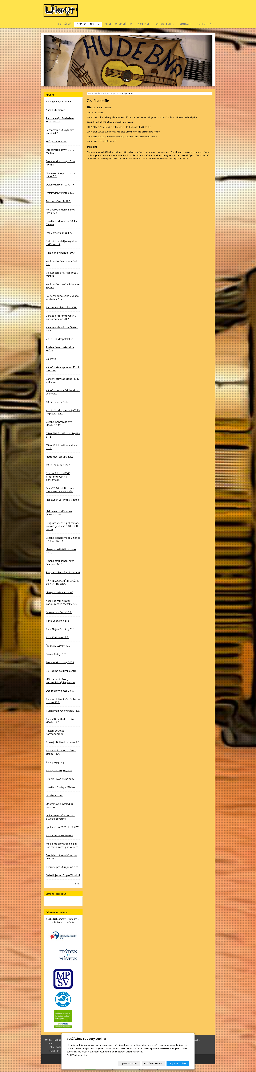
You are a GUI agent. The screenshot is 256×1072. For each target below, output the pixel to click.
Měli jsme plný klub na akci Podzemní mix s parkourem (62, 845)
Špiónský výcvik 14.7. (58, 645)
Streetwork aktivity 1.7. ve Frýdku (60, 163)
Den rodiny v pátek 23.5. (60, 690)
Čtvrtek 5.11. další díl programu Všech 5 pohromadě (58, 476)
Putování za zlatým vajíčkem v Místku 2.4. (62, 242)
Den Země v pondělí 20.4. (60, 232)
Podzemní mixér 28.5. (58, 201)
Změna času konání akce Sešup (60, 348)
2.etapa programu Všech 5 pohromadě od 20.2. (61, 317)
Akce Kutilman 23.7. (57, 637)
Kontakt (185, 24)
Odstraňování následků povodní (59, 805)
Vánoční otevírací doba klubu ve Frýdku (63, 392)
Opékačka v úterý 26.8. (59, 612)
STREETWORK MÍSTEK (118, 24)
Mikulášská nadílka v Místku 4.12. (62, 446)
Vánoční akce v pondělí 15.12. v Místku (63, 368)
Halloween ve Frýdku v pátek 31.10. (62, 501)
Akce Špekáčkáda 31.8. (59, 101)
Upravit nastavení (129, 1063)
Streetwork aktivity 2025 (60, 662)
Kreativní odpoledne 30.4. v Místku (61, 222)
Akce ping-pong (55, 762)
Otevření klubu (54, 795)
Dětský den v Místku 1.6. (60, 193)
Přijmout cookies (178, 1063)
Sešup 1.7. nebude (56, 141)
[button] (56, 60)
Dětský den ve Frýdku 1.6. (60, 184)
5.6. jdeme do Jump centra (61, 670)
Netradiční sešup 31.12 (59, 456)
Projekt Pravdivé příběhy (60, 778)
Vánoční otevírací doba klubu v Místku (63, 380)
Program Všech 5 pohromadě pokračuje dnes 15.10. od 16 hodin (63, 526)
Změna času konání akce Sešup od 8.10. (60, 562)
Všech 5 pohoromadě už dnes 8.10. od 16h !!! (63, 539)
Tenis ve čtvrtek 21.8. (58, 620)
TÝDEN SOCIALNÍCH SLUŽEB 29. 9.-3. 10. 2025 (62, 582)
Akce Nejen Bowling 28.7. (60, 629)
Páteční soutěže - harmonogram (55, 732)
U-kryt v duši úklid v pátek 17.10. (61, 550)
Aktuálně (64, 24)
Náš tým (143, 24)
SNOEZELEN (204, 24)
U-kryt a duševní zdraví (59, 592)
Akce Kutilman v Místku (59, 835)
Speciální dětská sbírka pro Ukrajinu (61, 857)
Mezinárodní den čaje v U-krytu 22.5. (61, 211)
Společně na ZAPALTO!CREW (62, 827)
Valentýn (51, 358)
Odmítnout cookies (153, 1063)
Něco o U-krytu (87, 24)
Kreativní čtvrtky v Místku (60, 787)
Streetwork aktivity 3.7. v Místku (60, 151)
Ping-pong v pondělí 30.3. (60, 252)
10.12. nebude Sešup (58, 402)
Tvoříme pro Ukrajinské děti (62, 866)
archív (77, 883)
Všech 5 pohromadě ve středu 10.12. (59, 423)
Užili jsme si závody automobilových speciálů (60, 680)
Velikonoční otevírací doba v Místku (62, 274)
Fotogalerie (163, 24)
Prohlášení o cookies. (77, 1055)
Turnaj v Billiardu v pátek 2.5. (63, 742)
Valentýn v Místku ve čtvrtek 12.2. (62, 329)
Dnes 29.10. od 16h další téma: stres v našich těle (60, 489)
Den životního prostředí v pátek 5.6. (60, 174)
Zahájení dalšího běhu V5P (61, 307)
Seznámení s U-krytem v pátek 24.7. (60, 131)
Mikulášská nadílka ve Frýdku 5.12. (63, 435)
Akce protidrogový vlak (59, 770)
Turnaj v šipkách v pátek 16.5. (63, 710)
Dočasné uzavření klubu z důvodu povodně (60, 817)
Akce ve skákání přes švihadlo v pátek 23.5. (63, 700)
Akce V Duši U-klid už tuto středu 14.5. (61, 720)
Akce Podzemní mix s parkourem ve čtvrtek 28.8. (61, 602)
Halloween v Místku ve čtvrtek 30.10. (59, 513)
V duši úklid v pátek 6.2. (59, 338)
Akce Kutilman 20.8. (57, 109)
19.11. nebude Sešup (58, 465)
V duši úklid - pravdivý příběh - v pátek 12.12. (63, 411)
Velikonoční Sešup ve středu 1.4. (62, 262)
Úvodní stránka (93, 93)
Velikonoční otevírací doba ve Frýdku (63, 285)
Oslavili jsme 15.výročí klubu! (63, 875)
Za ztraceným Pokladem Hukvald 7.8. (60, 119)
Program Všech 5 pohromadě (63, 572)
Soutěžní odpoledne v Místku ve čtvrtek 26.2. (63, 297)
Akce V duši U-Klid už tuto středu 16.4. (61, 752)
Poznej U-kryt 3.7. (56, 654)
